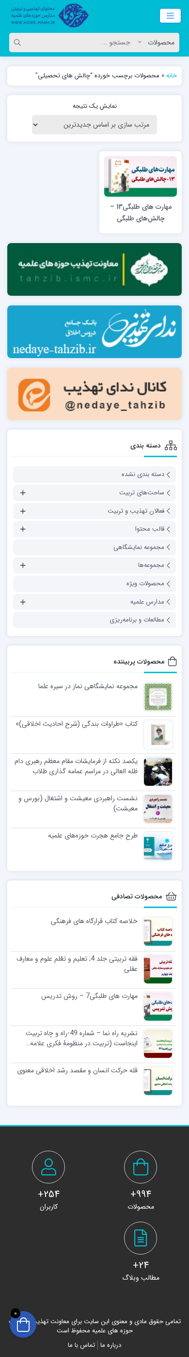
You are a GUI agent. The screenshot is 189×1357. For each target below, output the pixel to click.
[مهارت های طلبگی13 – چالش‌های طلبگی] (140, 176)
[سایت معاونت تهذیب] (94, 269)
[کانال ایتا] (94, 394)
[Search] (19, 42)
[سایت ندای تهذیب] (94, 331)
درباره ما (110, 1345)
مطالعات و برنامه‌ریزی (137, 620)
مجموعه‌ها (151, 565)
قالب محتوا (149, 529)
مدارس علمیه (147, 602)
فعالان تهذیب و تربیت (136, 511)
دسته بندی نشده (143, 474)
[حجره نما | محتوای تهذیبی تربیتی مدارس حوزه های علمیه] (47, 15)
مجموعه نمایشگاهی (138, 547)
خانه (171, 76)
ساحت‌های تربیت (141, 493)
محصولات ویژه (145, 583)
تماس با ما (81, 1345)
